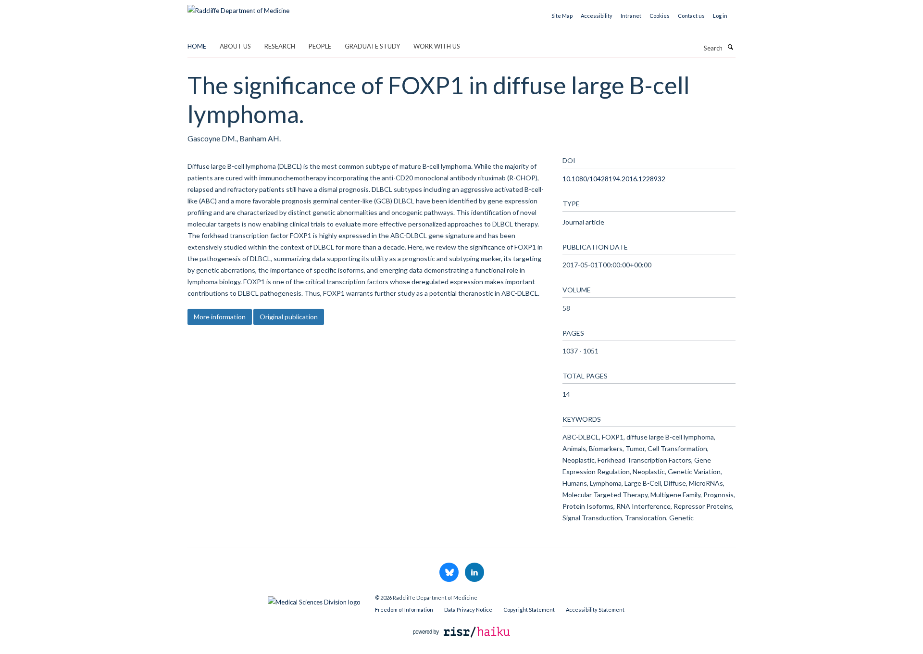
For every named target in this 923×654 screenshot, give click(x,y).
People (320, 46)
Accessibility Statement (595, 609)
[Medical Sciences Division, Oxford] (274, 599)
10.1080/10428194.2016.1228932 (613, 179)
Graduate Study (372, 46)
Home (196, 46)
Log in (720, 16)
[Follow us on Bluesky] (449, 573)
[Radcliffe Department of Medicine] (238, 7)
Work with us (436, 46)
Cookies (659, 16)
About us (235, 46)
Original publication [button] (289, 317)
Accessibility (596, 16)
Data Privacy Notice (468, 609)
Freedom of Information (404, 609)
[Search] (730, 47)
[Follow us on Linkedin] (474, 573)
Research (279, 46)
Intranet (631, 16)
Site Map (562, 16)
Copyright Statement (529, 609)
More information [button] (220, 317)
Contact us (691, 16)
